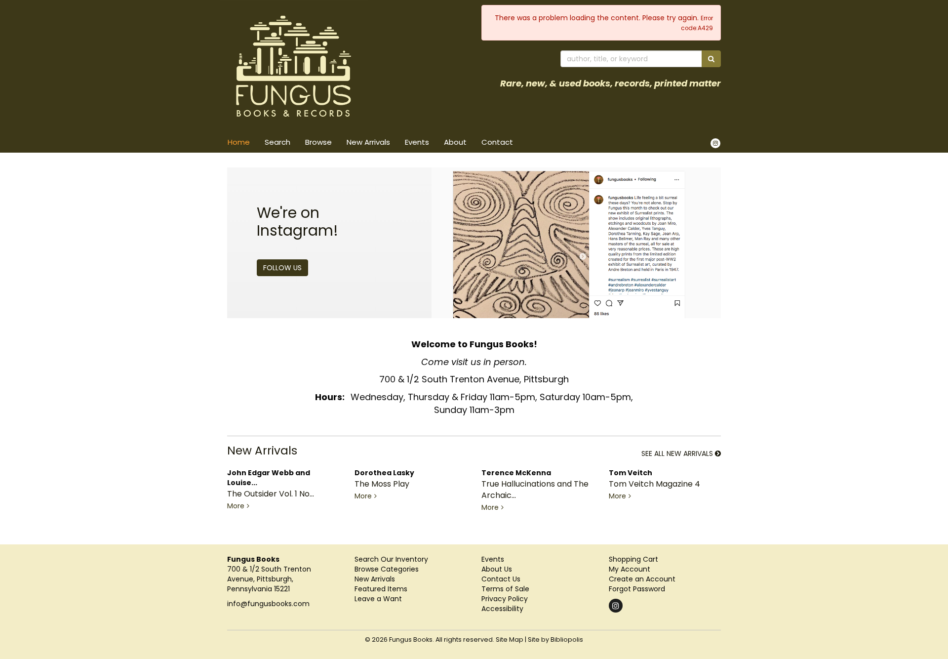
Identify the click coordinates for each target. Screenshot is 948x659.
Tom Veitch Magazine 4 (654, 484)
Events (417, 142)
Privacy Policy (504, 599)
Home (239, 142)
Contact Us (500, 579)
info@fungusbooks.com (268, 604)
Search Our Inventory (391, 559)
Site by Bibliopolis (555, 639)
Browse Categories (387, 569)
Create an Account (642, 579)
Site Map (509, 639)
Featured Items (381, 589)
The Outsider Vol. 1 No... (270, 493)
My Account (629, 569)
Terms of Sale (505, 589)
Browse (318, 142)
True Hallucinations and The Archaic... (535, 489)
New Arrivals (368, 142)
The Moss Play (382, 484)
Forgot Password (637, 589)
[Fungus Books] (347, 66)
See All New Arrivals (678, 454)
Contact (497, 142)
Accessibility (502, 609)
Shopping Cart (633, 559)
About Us (496, 569)
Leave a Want (378, 599)
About (455, 142)
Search (277, 142)
